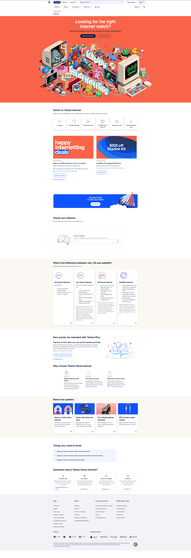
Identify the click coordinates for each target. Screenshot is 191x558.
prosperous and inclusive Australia (61, 546)
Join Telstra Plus (57, 359)
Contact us (127, 489)
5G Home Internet (105, 282)
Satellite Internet (126, 282)
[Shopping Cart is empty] (144, 7)
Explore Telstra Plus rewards (62, 355)
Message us (105, 489)
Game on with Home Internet (62, 418)
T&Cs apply (74, 171)
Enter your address (79, 236)
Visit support (83, 489)
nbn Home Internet (62, 282)
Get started (95, 204)
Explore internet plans (88, 36)
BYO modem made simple (127, 418)
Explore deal (101, 172)
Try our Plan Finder (104, 36)
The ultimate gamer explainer (106, 418)
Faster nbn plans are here (84, 418)
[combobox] (97, 241)
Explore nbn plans (60, 175)
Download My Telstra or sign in (61, 488)
